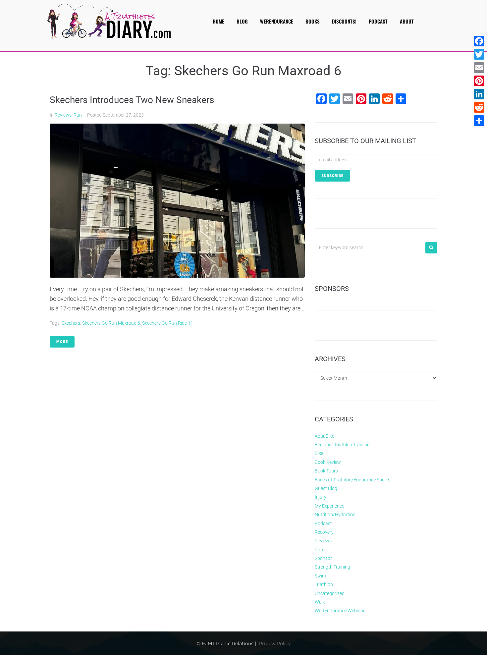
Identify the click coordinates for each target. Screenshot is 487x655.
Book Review (328, 462)
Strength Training (332, 567)
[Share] (479, 120)
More (62, 342)
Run (78, 115)
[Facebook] (479, 41)
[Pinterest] (479, 80)
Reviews (63, 115)
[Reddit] (479, 107)
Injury (320, 497)
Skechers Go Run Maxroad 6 (111, 323)
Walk (320, 602)
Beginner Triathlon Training (342, 444)
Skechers (71, 323)
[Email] (479, 67)
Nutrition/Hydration (335, 514)
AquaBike (324, 436)
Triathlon (324, 584)
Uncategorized (330, 593)
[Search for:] (368, 247)
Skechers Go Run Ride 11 (167, 323)
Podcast (323, 523)
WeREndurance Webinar (340, 610)
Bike (319, 453)
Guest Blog (326, 488)
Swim (320, 575)
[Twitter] (479, 54)
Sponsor (323, 558)
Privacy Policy (275, 643)
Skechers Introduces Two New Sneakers (132, 99)
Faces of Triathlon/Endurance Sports (352, 479)
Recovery (324, 532)
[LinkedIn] (479, 94)
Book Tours (326, 470)
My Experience (329, 506)
